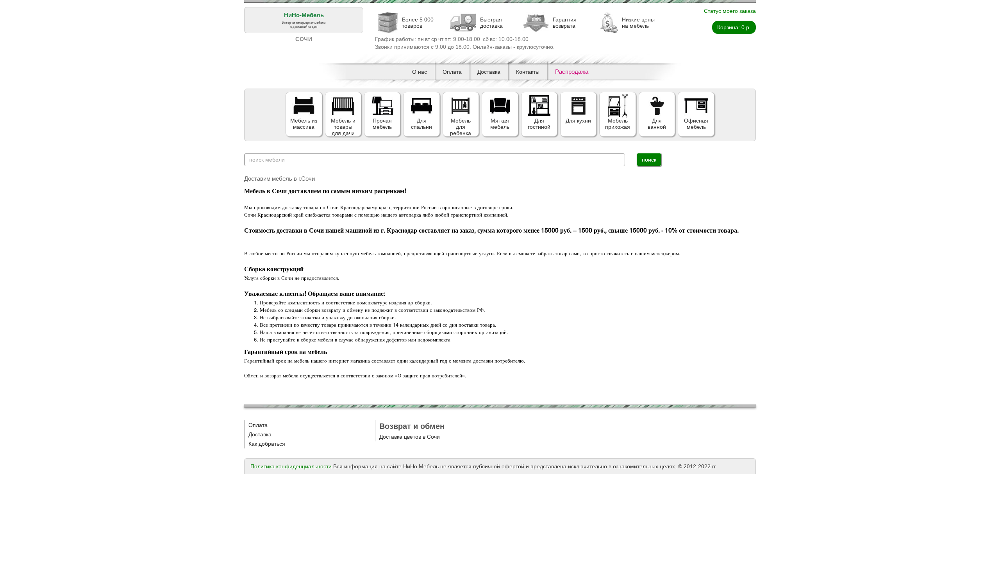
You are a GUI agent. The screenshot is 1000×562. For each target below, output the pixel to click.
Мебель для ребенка (460, 126)
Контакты (527, 72)
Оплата (452, 72)
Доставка (488, 72)
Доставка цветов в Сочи (409, 437)
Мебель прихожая (617, 123)
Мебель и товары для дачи (343, 126)
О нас (419, 72)
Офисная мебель (696, 123)
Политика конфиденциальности (291, 466)
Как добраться (266, 444)
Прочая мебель (382, 123)
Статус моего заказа (730, 11)
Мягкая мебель (499, 123)
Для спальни (421, 123)
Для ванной (657, 123)
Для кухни (578, 120)
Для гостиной (539, 123)
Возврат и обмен (412, 426)
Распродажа (571, 71)
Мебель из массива (303, 123)
